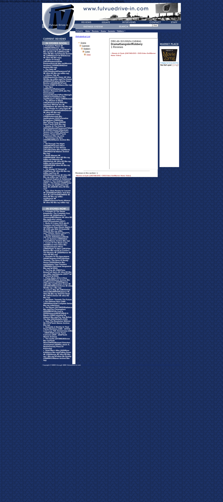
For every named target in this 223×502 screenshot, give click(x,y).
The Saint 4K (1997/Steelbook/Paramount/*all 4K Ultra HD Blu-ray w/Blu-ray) (56, 71)
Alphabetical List (82, 36)
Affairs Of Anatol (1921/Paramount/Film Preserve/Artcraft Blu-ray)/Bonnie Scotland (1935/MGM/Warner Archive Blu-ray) (57, 63)
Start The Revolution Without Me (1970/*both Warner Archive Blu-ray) (57, 323)
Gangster (111, 31)
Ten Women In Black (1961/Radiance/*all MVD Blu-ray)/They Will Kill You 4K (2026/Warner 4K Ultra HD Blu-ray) (57, 104)
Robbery (120, 31)
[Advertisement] (169, 118)
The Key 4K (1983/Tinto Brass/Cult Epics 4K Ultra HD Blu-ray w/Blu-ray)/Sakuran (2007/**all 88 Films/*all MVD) (57, 273)
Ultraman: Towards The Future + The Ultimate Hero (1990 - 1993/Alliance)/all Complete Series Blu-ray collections (57, 302)
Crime (87, 52)
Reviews (95, 31)
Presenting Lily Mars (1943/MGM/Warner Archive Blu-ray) (56, 140)
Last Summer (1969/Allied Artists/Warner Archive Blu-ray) (56, 240)
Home (87, 31)
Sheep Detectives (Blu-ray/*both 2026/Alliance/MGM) (55, 236)
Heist (89, 54)
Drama (103, 31)
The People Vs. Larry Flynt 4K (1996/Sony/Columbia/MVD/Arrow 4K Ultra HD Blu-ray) (57, 110)
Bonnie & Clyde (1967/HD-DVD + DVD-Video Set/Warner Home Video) (104, 176)
